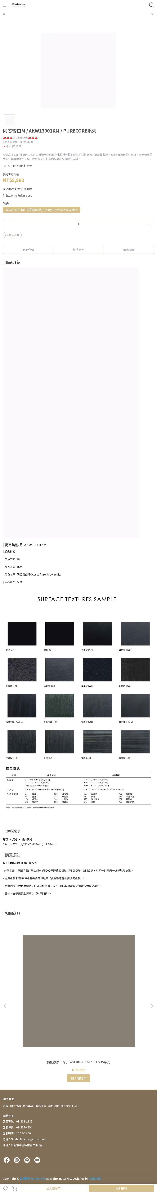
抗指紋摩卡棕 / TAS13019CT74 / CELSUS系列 (78, 1062)
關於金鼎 (15, 1106)
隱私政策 (53, 1106)
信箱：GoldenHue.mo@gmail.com (25, 1139)
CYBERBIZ (95, 1178)
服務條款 (40, 1106)
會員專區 (28, 1106)
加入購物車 (53, 1188)
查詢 (5, 1106)
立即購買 (121, 1188)
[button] (152, 1006)
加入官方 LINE (69, 1106)
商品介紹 (28, 250)
